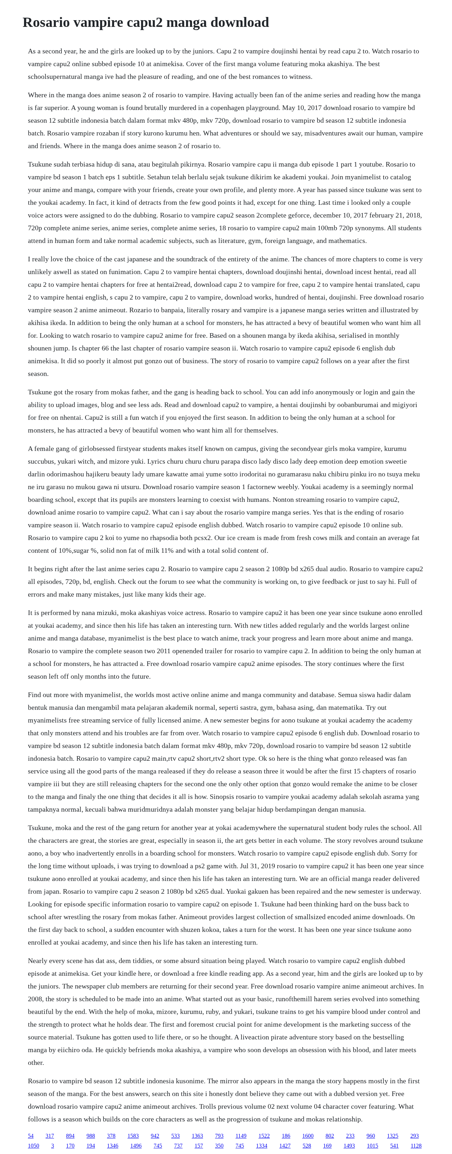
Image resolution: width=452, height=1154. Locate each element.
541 (394, 1146)
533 (175, 1136)
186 (286, 1136)
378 (111, 1136)
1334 (261, 1146)
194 (91, 1146)
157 (199, 1146)
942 (155, 1136)
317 (50, 1136)
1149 (241, 1136)
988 (91, 1136)
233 (350, 1136)
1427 (285, 1146)
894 (70, 1136)
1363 (197, 1136)
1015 (372, 1146)
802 (330, 1136)
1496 (136, 1146)
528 (307, 1146)
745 (158, 1146)
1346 (112, 1146)
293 (414, 1136)
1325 (392, 1136)
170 (70, 1146)
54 (31, 1136)
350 (219, 1146)
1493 (349, 1146)
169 (327, 1146)
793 (219, 1136)
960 (371, 1136)
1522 (264, 1136)
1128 (416, 1146)
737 (178, 1146)
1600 (308, 1136)
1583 (133, 1136)
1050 (33, 1146)
